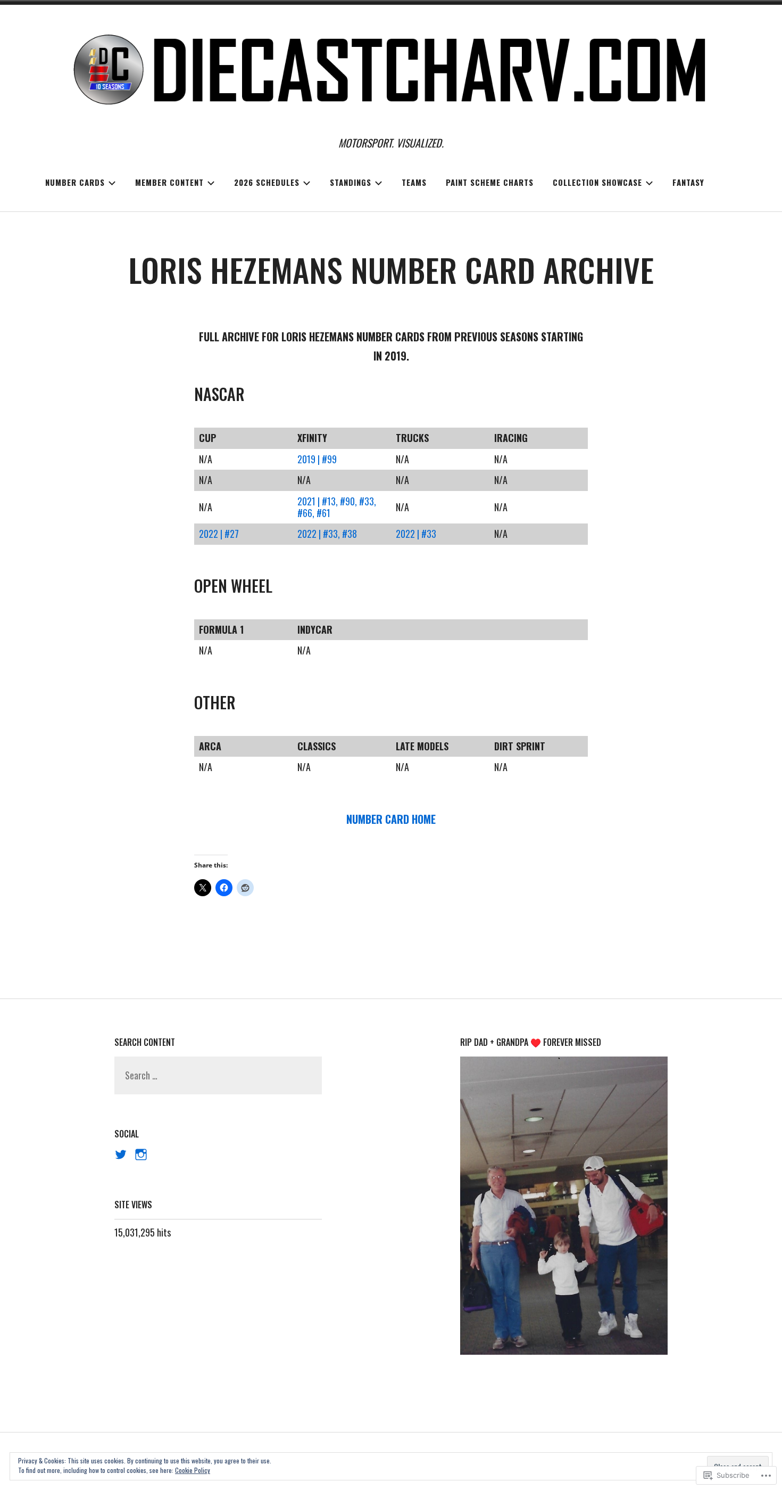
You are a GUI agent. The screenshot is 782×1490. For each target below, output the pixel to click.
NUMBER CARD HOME (391, 819)
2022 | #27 (219, 534)
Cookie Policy (192, 1470)
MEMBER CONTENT (169, 182)
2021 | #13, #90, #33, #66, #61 (336, 507)
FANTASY (688, 182)
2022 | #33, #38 (327, 534)
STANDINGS (350, 182)
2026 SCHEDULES (267, 182)
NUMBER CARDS (75, 182)
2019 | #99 (317, 459)
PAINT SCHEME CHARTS (490, 182)
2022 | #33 (416, 534)
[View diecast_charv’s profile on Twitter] (120, 1154)
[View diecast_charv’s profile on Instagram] (141, 1154)
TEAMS (414, 182)
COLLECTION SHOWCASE (597, 182)
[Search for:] (218, 1075)
